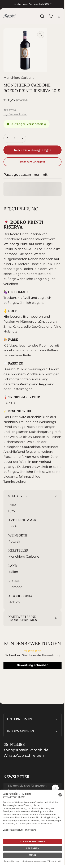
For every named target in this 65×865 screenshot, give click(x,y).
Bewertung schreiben (31, 680)
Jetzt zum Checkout (32, 161)
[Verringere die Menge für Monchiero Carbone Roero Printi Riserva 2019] (7, 138)
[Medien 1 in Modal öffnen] (40, 34)
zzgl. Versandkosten (15, 114)
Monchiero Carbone (18, 78)
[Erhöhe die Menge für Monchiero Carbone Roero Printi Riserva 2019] (22, 138)
